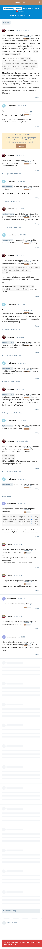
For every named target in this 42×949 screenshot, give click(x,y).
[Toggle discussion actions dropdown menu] (40, 2)
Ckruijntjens (9, 214)
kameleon (8, 187)
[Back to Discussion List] (2, 2)
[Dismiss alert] (16, 944)
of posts (20, 2)
